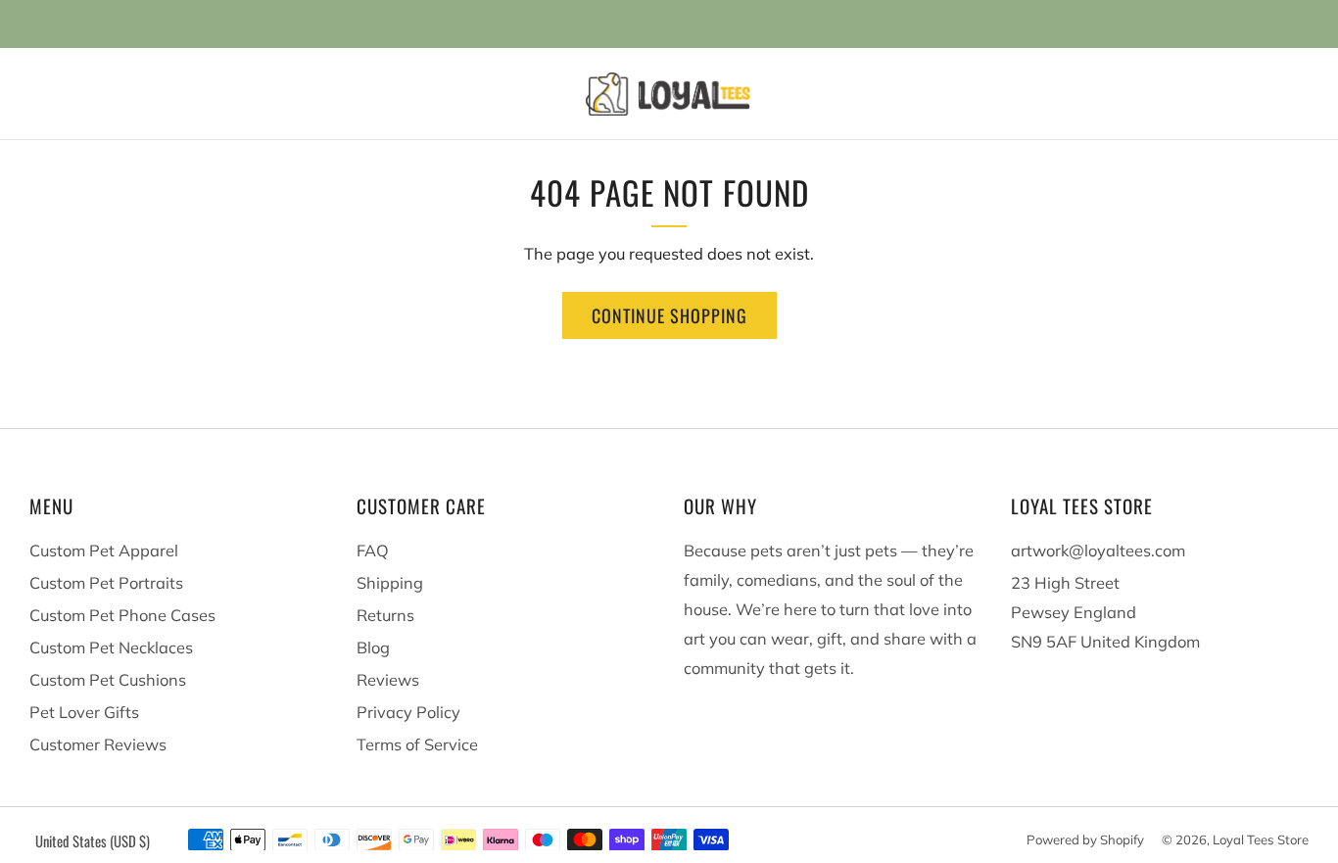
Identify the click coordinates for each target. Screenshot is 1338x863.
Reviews (388, 680)
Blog (373, 647)
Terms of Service (417, 744)
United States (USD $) (92, 840)
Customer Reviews (98, 744)
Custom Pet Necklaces (111, 647)
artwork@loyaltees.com (1098, 550)
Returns (385, 615)
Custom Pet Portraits (106, 583)
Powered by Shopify (1085, 839)
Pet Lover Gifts (84, 712)
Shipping (390, 583)
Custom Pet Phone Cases (122, 615)
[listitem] (668, 24)
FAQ (373, 550)
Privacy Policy (408, 712)
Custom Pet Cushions (107, 680)
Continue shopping (669, 315)
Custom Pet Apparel (103, 550)
